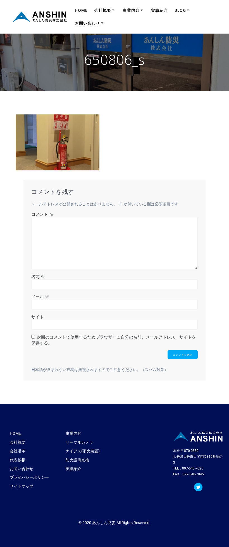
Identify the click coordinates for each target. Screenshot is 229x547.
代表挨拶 (17, 460)
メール (40, 296)
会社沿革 (17, 451)
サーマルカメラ (79, 442)
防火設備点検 (77, 460)
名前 (38, 276)
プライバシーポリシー (29, 477)
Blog (180, 10)
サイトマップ (21, 486)
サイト (37, 317)
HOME (81, 10)
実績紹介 (159, 10)
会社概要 (102, 10)
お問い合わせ (87, 23)
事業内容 (131, 10)
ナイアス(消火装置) (83, 451)
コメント (42, 214)
